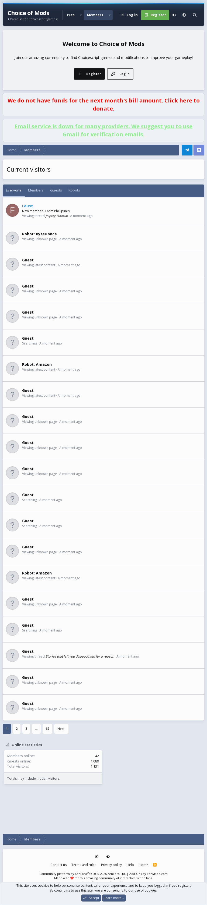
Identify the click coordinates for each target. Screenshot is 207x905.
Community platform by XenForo (82, 874)
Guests (56, 190)
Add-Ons (135, 874)
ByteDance (46, 233)
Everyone (14, 190)
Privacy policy (111, 865)
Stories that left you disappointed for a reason (80, 656)
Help (130, 865)
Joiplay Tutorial (57, 216)
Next (60, 728)
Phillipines (62, 211)
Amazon (44, 364)
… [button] (36, 728)
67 (47, 728)
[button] (81, 15)
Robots (74, 190)
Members (95, 15)
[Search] (194, 15)
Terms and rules (83, 865)
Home (143, 865)
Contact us (58, 865)
